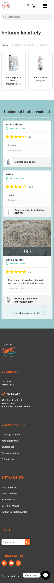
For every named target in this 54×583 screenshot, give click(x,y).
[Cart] (34, 6)
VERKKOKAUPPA (13, 425)
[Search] (27, 542)
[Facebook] (4, 563)
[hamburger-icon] (44, 6)
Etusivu (5, 44)
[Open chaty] (46, 575)
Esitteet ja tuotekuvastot (14, 511)
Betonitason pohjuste (40, 79)
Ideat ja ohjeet (9, 493)
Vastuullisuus (9, 499)
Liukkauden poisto (25, 162)
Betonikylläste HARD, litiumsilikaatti (13, 80)
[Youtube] (11, 563)
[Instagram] (18, 563)
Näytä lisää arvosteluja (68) (27, 313)
